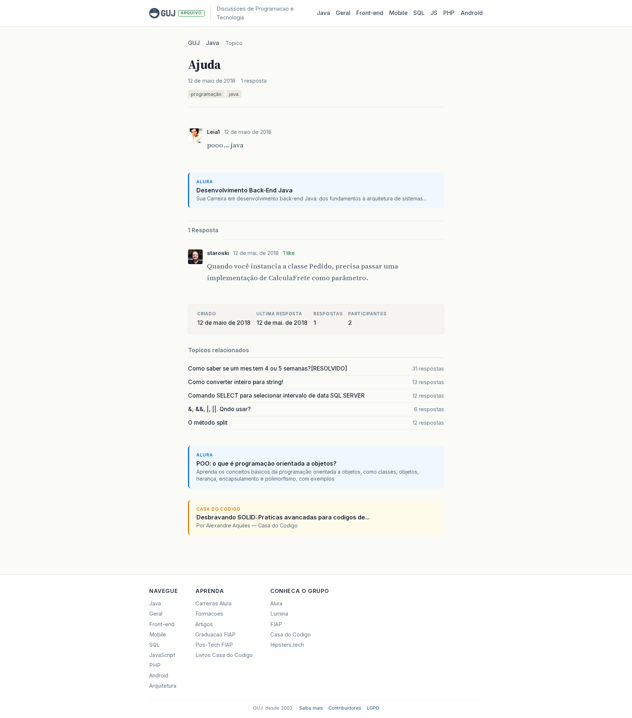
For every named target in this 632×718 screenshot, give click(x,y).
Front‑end (369, 13)
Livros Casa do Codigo (224, 655)
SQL (419, 13)
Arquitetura (162, 686)
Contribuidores (344, 708)
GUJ (194, 43)
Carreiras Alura (213, 603)
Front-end (161, 624)
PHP (449, 13)
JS (433, 13)
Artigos (204, 624)
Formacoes (209, 613)
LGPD (373, 708)
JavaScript (162, 655)
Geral (343, 13)
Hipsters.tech (287, 645)
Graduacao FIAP (215, 634)
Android (471, 13)
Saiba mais (311, 708)
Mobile (398, 13)
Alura (276, 603)
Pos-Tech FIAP (214, 645)
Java (323, 13)
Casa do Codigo (290, 634)
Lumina (279, 613)
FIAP (276, 624)
